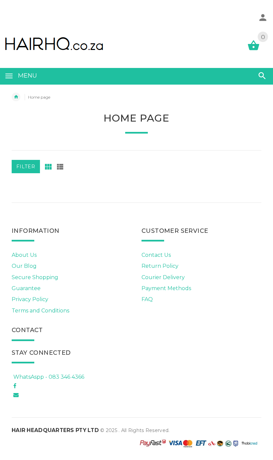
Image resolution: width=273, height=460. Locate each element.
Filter (25, 167)
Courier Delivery (163, 277)
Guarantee (26, 288)
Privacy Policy (30, 299)
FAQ (147, 299)
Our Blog (24, 266)
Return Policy (159, 266)
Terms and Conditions (40, 310)
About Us (24, 255)
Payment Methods (166, 288)
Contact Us (156, 255)
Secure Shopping (35, 277)
